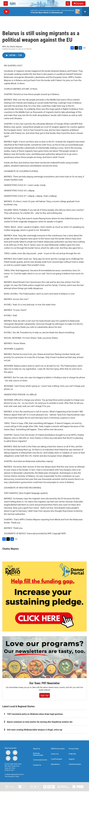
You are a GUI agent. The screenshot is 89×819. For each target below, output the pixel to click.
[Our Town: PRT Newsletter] (44, 657)
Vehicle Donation (75, 764)
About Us (36, 749)
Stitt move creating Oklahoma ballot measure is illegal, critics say (34, 729)
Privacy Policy (74, 749)
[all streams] (85, 11)
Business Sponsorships (38, 754)
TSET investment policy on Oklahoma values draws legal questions (35, 714)
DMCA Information (58, 749)
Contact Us (37, 765)
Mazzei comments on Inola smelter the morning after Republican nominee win (39, 722)
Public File (72, 754)
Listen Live (55, 754)
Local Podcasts (56, 759)
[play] (6, 11)
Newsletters (55, 764)
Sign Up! (44, 695)
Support (72, 759)
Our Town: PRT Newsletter (44, 683)
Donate (79, 3)
